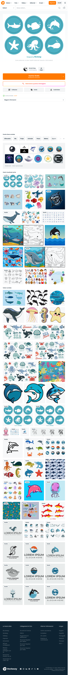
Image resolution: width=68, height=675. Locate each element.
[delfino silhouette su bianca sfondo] (37, 297)
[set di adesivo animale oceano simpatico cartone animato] (12, 198)
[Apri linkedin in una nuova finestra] (26, 668)
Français (60, 640)
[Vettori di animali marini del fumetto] (55, 180)
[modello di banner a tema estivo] (57, 275)
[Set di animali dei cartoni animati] (36, 275)
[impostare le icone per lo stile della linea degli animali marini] (13, 275)
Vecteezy (5, 632)
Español (60, 632)
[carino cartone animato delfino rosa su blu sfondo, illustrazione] (34, 489)
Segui (41, 70)
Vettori (8, 3)
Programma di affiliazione (24, 635)
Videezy (5, 635)
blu (15, 137)
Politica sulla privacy (58, 668)
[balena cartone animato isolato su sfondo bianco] (11, 216)
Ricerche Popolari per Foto (25, 643)
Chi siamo (43, 635)
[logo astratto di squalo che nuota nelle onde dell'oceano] (24, 431)
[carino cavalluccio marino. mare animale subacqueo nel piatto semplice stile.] (43, 314)
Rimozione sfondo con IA (7, 654)
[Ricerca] (59, 8)
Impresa (5, 637)
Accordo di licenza (25, 630)
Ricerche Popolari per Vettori (25, 639)
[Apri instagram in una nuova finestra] (23, 668)
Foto (16, 3)
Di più (41, 3)
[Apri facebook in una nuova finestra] (20, 668)
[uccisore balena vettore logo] (13, 551)
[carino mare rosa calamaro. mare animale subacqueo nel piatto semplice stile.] (6, 431)
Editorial (32, 3)
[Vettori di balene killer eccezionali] (55, 234)
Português (61, 635)
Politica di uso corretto (56, 669)
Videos (24, 3)
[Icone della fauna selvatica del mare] (14, 297)
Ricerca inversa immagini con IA (7, 649)
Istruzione (6, 640)
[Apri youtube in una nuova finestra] (37, 668)
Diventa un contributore (44, 638)
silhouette (7, 137)
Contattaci (43, 632)
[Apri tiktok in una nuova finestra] (32, 668)
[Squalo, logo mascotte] (55, 198)
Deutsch (60, 637)
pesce (38, 137)
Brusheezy (6, 630)
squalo (54, 137)
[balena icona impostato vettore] (14, 431)
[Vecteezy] (3, 3)
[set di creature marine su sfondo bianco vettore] (34, 198)
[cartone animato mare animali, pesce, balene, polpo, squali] (57, 297)
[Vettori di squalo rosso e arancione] (52, 509)
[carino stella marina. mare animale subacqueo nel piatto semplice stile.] (57, 314)
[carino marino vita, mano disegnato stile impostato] (13, 489)
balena (46, 137)
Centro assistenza (45, 630)
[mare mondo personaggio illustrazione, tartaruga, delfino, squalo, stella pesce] (34, 468)
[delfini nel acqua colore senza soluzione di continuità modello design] (55, 468)
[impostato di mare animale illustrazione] (30, 509)
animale (30, 137)
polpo (22, 137)
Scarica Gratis (34, 76)
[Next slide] (61, 137)
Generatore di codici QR (7, 658)
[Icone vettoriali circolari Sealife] (13, 180)
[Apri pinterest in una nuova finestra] (29, 668)
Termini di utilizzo (47, 668)
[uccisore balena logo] (55, 447)
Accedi (59, 3)
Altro (59, 642)
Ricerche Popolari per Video (25, 648)
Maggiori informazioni (10, 99)
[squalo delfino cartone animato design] (13, 392)
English (60, 630)
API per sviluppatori (6, 643)
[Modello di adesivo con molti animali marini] (13, 256)
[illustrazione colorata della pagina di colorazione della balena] (23, 234)
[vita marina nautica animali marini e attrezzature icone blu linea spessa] (53, 216)
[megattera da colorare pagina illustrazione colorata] (45, 256)
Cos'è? (15, 95)
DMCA (22, 632)
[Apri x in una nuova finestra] (35, 668)
